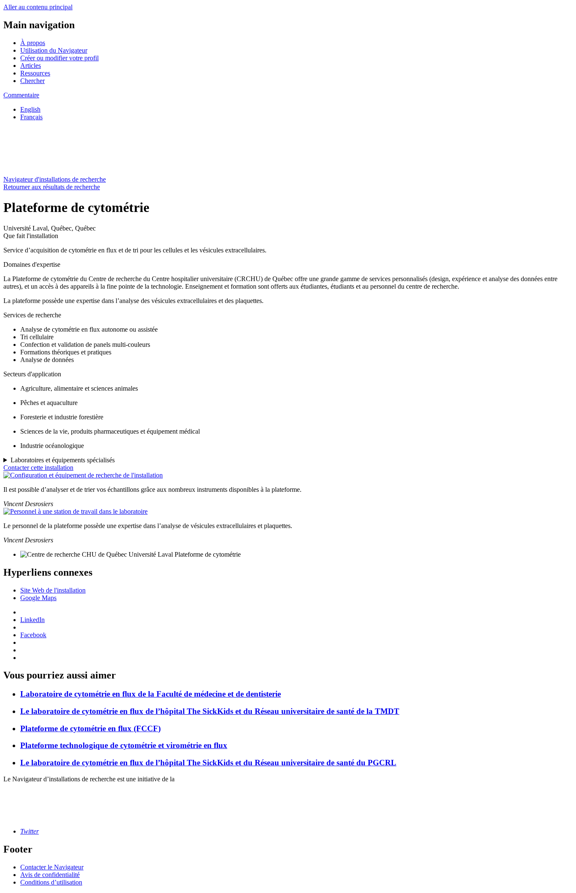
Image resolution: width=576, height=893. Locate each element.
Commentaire (21, 95)
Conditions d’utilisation (51, 882)
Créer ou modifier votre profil (59, 58)
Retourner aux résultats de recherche (51, 186)
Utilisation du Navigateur (53, 50)
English (30, 109)
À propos (32, 42)
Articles (30, 65)
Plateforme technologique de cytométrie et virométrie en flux (123, 745)
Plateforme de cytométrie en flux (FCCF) (90, 728)
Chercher (32, 80)
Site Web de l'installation (53, 590)
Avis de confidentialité (50, 874)
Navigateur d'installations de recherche (54, 179)
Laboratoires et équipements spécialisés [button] (63, 460)
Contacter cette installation (38, 467)
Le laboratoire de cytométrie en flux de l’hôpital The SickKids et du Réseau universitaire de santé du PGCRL (208, 762)
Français (31, 117)
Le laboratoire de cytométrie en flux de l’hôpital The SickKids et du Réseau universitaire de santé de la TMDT (209, 711)
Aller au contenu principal (38, 7)
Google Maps (38, 597)
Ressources (35, 73)
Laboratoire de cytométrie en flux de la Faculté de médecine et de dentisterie (150, 693)
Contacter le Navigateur (51, 867)
